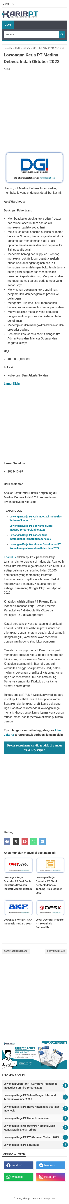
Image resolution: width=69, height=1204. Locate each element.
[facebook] (7, 841)
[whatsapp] (33, 841)
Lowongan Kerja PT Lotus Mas (21, 1144)
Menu (8, 25)
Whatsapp (16, 1176)
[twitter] (16, 841)
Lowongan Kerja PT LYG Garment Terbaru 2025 (31, 1137)
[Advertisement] (34, 1001)
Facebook (16, 1165)
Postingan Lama (56, 951)
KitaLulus (10, 557)
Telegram (49, 1165)
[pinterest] (25, 841)
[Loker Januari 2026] (20, 14)
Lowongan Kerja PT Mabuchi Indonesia (26, 1118)
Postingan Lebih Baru (15, 951)
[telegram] (42, 841)
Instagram (49, 1176)
